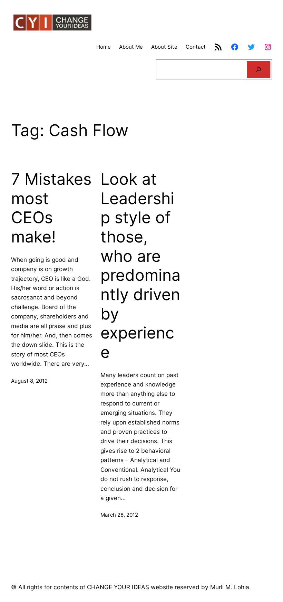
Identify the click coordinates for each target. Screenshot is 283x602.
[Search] (258, 69)
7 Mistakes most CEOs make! (51, 208)
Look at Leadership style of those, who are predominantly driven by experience (140, 266)
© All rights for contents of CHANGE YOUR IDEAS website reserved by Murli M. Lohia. (131, 587)
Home (103, 47)
